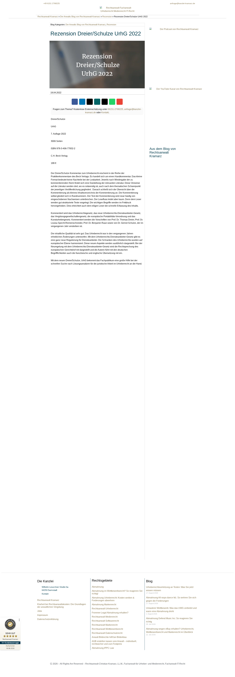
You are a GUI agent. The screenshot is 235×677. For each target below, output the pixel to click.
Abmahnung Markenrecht (104, 604)
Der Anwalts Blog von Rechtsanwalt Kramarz (80, 16)
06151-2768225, (116, 109)
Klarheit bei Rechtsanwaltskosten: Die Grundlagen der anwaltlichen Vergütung (61, 605)
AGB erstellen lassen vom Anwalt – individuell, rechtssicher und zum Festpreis (114, 642)
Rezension (107, 16)
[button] (75, 102)
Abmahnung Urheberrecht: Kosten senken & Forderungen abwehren (113, 599)
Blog (149, 581)
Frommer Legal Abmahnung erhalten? (110, 613)
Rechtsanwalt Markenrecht (105, 625)
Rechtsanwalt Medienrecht (105, 617)
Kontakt (105, 112)
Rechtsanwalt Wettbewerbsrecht (107, 629)
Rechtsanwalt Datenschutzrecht (107, 633)
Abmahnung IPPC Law (103, 648)
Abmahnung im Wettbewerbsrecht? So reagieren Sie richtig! (117, 592)
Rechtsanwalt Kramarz (48, 16)
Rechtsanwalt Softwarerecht (105, 621)
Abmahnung (98, 587)
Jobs (39, 611)
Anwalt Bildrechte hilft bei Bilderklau (109, 637)
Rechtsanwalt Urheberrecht (105, 608)
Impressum (42, 615)
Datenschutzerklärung (47, 619)
